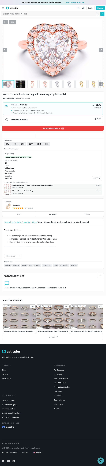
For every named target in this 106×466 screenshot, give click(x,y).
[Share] (87, 135)
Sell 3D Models (7, 396)
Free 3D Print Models (62, 387)
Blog (4, 370)
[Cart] (83, 8)
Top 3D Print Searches (10, 417)
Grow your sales (8, 400)
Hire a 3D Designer (61, 378)
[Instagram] (14, 461)
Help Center (6, 378)
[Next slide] (101, 50)
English (37, 452)
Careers (5, 374)
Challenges (58, 404)
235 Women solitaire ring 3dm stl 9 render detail (52, 331)
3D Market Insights (9, 404)
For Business (59, 370)
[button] (98, 14)
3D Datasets (58, 374)
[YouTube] (9, 461)
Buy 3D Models (59, 365)
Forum (56, 408)
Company (5, 365)
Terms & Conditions (9, 452)
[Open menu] (3, 8)
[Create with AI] (78, 8)
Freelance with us (9, 409)
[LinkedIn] (3, 461)
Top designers (59, 400)
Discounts (58, 391)
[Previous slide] (5, 50)
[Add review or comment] (101, 275)
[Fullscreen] (5, 22)
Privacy (25, 452)
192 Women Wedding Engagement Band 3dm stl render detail (23, 331)
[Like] (19, 135)
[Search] (102, 14)
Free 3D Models (60, 383)
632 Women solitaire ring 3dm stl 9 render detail (86, 331)
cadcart (16, 205)
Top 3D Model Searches (11, 413)
